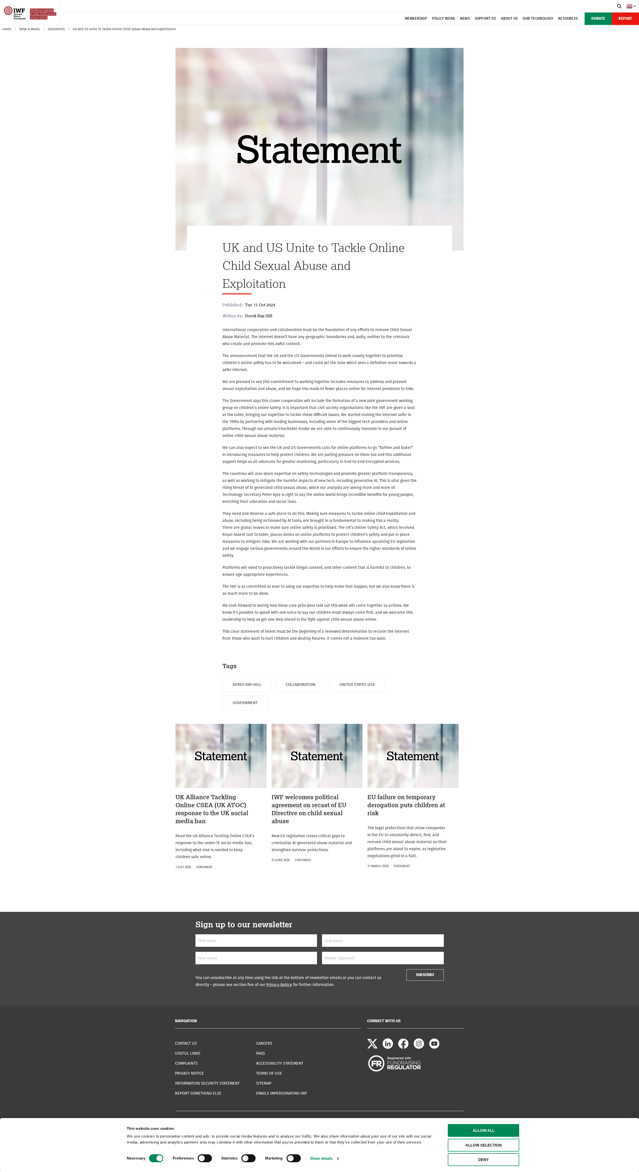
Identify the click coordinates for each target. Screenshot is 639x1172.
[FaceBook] (403, 1047)
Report (625, 19)
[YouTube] (434, 1047)
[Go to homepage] (30, 23)
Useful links (187, 1053)
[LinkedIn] (388, 1047)
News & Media (29, 29)
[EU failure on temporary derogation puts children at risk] (413, 796)
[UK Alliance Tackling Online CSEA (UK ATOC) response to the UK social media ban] (221, 797)
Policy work (443, 19)
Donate (598, 19)
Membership (416, 19)
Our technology (538, 19)
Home (6, 29)
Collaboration (300, 684)
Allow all (483, 1130)
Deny (483, 1160)
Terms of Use (269, 1073)
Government (245, 702)
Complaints (186, 1063)
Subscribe (425, 975)
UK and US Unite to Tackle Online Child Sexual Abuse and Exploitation (124, 29)
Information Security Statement (207, 1083)
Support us (485, 19)
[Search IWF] (619, 6)
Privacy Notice (279, 984)
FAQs (260, 1053)
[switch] (205, 1158)
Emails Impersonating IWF (281, 1093)
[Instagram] (419, 1047)
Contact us (186, 1043)
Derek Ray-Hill (247, 684)
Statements (56, 29)
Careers (264, 1043)
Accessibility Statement (279, 1063)
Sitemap (263, 1083)
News (465, 19)
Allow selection (484, 1145)
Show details (321, 1158)
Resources (568, 19)
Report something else (198, 1093)
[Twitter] (372, 1047)
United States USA (357, 684)
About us (509, 19)
